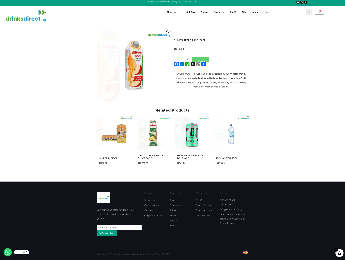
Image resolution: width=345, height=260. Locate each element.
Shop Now (172, 12)
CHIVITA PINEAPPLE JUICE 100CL (151, 157)
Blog (244, 12)
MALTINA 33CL (108, 158)
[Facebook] (298, 2)
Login (255, 12)
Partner (217, 12)
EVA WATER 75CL (227, 158)
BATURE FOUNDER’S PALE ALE (190, 157)
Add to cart (200, 61)
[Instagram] (301, 2)
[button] (167, 31)
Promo (204, 12)
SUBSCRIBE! (106, 232)
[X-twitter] (305, 2)
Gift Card (191, 12)
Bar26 (233, 12)
